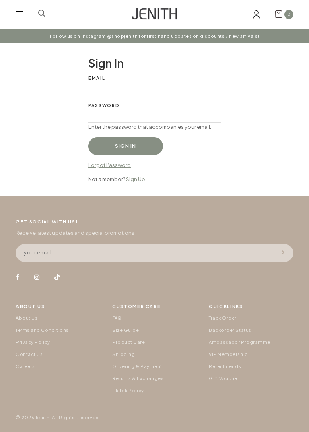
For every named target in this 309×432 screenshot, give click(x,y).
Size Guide (125, 330)
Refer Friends (225, 366)
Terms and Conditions (42, 330)
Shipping (123, 354)
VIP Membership (228, 354)
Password (103, 105)
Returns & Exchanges (137, 378)
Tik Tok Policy (128, 390)
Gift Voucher (224, 378)
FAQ (117, 317)
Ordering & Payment (137, 366)
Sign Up (135, 179)
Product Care (128, 342)
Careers (25, 366)
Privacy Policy (33, 342)
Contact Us (29, 354)
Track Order (223, 317)
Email (96, 78)
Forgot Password (109, 165)
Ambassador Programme (239, 342)
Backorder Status (230, 330)
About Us (26, 317)
